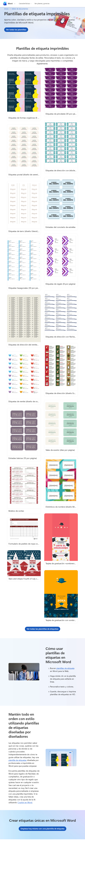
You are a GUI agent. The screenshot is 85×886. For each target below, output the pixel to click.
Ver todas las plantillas (16, 29)
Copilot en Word (25, 802)
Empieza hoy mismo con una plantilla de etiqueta (42, 828)
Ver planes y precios (42, 3)
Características (24, 3)
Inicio (6, 9)
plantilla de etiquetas (18, 760)
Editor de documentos (20, 9)
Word (10, 3)
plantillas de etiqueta (65, 668)
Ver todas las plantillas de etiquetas (42, 629)
